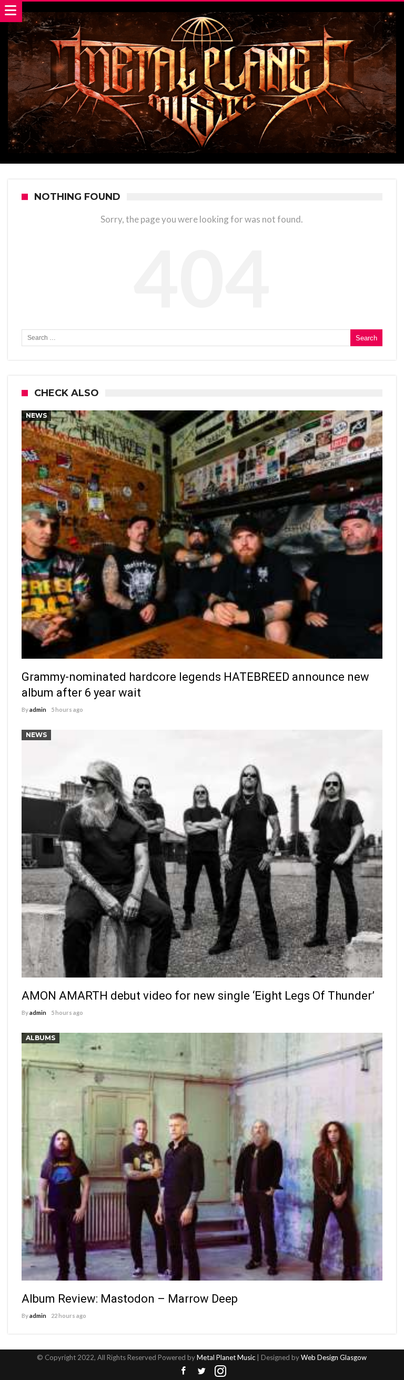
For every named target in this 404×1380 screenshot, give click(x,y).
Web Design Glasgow (334, 1357)
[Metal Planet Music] (202, 11)
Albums (40, 1038)
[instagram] (220, 1371)
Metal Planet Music (226, 1357)
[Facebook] (183, 1371)
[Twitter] (202, 1371)
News (36, 415)
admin (37, 709)
